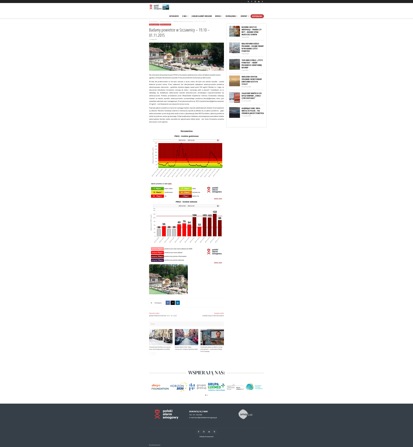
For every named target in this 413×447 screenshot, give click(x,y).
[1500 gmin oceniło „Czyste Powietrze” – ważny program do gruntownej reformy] (234, 64)
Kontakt (244, 16)
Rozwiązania (231, 16)
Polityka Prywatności (206, 436)
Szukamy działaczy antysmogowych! (213, 316)
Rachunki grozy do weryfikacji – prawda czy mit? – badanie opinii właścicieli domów (251, 31)
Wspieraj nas (257, 16)
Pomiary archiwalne (165, 24)
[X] (262, 1)
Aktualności (174, 16)
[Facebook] (251, 1)
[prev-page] (150, 353)
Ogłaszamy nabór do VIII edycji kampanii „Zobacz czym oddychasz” (252, 95)
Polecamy (153, 324)
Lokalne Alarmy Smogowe (202, 16)
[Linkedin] (258, 1)
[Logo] (159, 7)
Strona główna (153, 21)
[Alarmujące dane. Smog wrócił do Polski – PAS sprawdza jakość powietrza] (234, 112)
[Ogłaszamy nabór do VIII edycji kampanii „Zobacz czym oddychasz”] (234, 97)
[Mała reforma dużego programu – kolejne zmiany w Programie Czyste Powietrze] (234, 47)
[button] (248, 1)
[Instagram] (255, 1)
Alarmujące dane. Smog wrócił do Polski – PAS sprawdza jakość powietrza (253, 110)
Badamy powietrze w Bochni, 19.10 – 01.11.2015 (163, 316)
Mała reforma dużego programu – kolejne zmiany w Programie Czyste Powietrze (253, 47)
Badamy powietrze (165, 21)
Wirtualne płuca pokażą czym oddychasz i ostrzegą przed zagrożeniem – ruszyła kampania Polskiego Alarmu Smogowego (211, 349)
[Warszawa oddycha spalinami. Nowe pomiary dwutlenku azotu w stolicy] (234, 81)
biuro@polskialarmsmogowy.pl (205, 417)
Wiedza (218, 16)
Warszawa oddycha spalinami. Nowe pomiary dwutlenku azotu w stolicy (252, 80)
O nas (184, 16)
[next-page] (154, 353)
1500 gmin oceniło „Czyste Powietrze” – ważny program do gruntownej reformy (252, 64)
